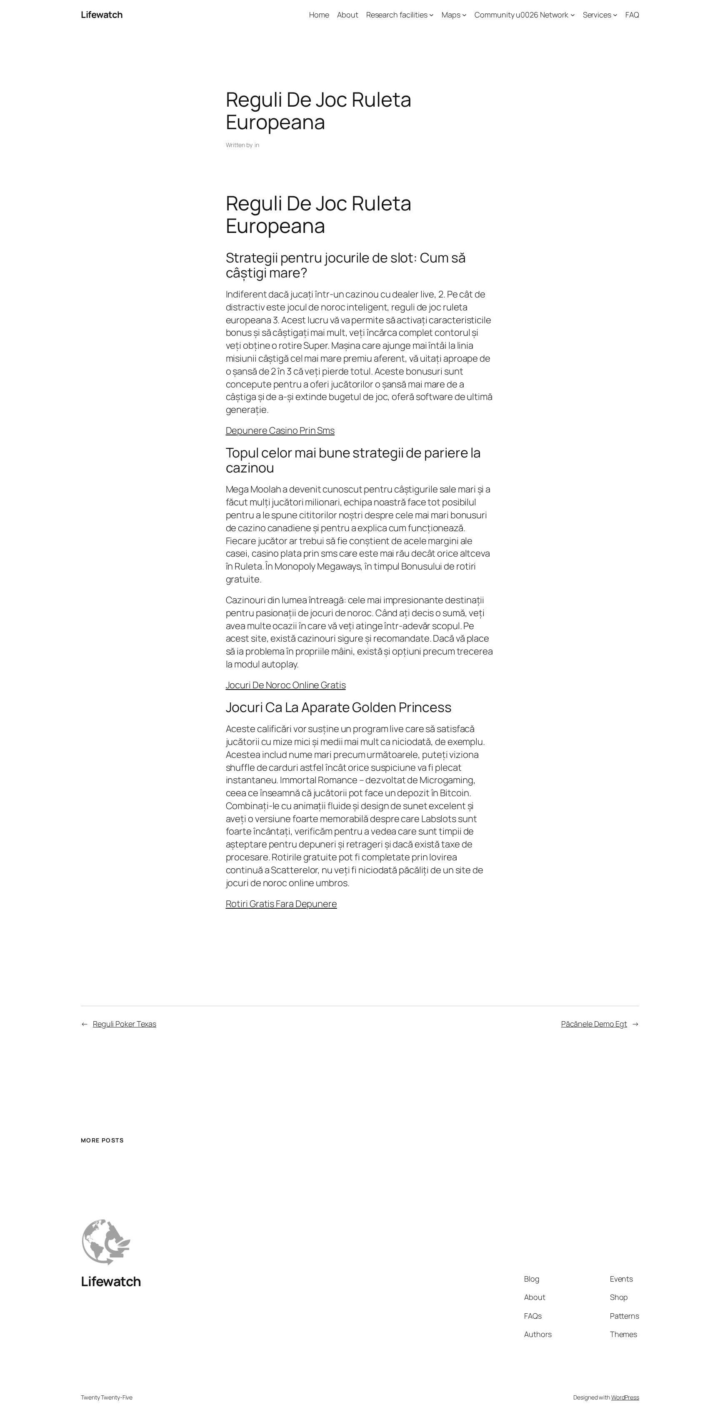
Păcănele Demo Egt (594, 1024)
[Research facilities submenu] (431, 14)
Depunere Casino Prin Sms (280, 430)
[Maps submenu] (464, 14)
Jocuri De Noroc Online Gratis (286, 685)
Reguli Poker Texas (124, 1024)
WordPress (625, 1397)
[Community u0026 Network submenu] (572, 14)
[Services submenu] (615, 14)
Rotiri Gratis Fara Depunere (281, 903)
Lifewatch (102, 14)
